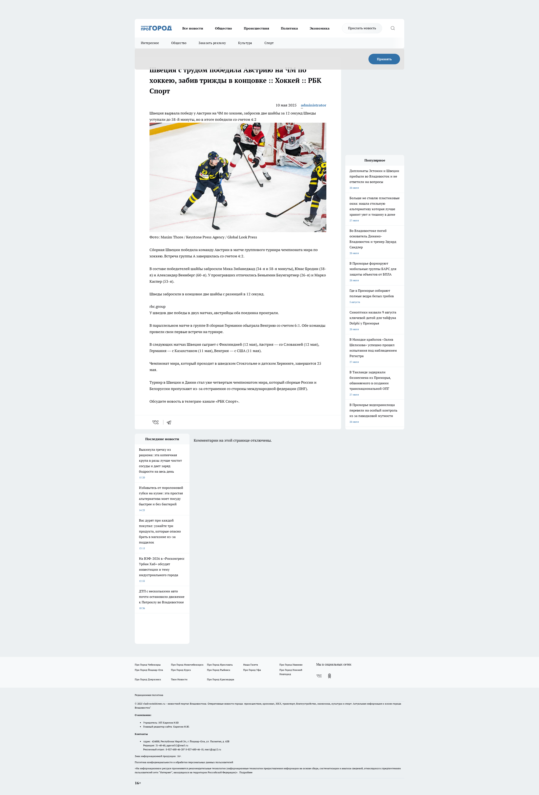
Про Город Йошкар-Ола (149, 669)
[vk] (156, 422)
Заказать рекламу (212, 43)
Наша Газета (250, 664)
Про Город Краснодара (220, 679)
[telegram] (170, 422)
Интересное (150, 43)
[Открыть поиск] (392, 28)
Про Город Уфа (252, 669)
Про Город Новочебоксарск (187, 664)
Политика (289, 28)
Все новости (192, 28)
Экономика (320, 28)
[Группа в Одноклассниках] (329, 676)
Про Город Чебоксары (148, 664)
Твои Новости (179, 679)
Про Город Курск (181, 669)
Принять (384, 59)
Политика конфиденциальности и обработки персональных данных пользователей (184, 762)
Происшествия (256, 28)
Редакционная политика (149, 695)
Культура (245, 43)
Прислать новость (362, 28)
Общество (223, 28)
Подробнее (245, 772)
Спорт (269, 43)
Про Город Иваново (291, 664)
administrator (313, 105)
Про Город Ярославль (220, 664)
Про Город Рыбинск (218, 669)
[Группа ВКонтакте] (319, 676)
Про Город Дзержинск (148, 679)
